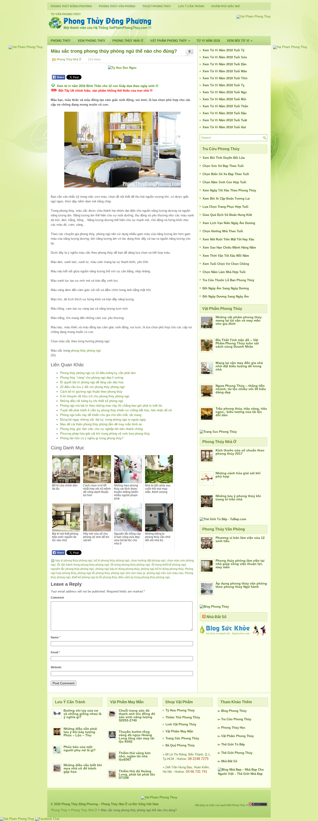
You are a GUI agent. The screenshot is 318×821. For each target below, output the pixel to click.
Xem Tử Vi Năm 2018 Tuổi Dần (225, 64)
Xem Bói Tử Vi (239, 40)
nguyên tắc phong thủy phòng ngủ (72, 569)
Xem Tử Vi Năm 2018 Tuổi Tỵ (223, 85)
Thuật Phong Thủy (156, 6)
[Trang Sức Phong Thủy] (218, 431)
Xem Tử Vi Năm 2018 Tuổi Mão (225, 71)
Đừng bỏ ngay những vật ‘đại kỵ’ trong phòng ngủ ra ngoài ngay (103, 419)
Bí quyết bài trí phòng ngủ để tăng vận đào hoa (91, 382)
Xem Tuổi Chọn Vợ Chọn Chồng (226, 264)
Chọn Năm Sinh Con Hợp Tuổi (224, 182)
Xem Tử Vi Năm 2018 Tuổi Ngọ (225, 92)
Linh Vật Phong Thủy (181, 724)
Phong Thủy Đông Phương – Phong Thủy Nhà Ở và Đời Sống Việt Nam (110, 804)
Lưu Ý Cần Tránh (191, 6)
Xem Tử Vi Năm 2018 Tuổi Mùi (224, 99)
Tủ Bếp (240, 744)
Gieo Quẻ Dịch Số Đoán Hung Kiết (227, 215)
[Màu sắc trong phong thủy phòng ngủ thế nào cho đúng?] (122, 149)
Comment (57, 597)
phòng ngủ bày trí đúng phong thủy (117, 569)
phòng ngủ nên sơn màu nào (165, 573)
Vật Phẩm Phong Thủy (170, 40)
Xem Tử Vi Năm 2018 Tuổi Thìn (225, 78)
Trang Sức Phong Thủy (182, 738)
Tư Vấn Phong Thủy (66, 14)
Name (56, 637)
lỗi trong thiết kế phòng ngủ (169, 564)
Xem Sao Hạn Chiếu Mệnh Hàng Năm (229, 247)
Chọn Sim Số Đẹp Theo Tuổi (223, 166)
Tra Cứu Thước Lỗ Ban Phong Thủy (228, 280)
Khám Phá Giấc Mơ (225, 6)
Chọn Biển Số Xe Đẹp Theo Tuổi (226, 174)
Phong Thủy (61, 40)
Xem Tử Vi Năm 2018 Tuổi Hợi (224, 127)
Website (56, 667)
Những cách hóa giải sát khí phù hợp (238, 474)
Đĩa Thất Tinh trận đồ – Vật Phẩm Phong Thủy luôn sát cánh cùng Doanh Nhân (237, 343)
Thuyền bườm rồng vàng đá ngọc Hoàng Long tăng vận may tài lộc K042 (136, 736)
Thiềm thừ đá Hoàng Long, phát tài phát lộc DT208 (137, 774)
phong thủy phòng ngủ (86, 350)
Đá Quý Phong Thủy (180, 745)
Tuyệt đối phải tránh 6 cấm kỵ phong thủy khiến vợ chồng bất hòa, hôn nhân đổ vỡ (116, 410)
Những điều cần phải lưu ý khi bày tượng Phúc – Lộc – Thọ (80, 732)
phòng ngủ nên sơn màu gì (128, 573)
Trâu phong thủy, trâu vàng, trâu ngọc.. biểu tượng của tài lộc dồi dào (241, 412)
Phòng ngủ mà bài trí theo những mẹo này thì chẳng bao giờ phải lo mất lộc (111, 405)
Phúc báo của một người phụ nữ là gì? (80, 748)
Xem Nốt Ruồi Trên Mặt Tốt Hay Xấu (228, 239)
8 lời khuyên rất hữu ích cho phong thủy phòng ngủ (94, 396)
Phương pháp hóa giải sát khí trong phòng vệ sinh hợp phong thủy (105, 433)
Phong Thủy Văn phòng (117, 6)
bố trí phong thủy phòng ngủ (111, 560)
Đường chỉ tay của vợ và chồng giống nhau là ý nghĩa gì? (82, 714)
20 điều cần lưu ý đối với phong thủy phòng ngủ (92, 387)
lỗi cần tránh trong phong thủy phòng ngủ (83, 564)
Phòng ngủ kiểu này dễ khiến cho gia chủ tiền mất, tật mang (100, 415)
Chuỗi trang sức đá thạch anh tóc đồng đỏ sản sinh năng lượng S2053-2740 (137, 715)
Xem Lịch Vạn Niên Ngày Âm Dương (229, 223)
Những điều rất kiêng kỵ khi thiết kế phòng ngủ (91, 401)
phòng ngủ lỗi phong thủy (94, 573)
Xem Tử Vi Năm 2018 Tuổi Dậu (225, 113)
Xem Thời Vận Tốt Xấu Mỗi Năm (226, 255)
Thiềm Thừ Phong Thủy (183, 717)
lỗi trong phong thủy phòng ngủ (130, 564)
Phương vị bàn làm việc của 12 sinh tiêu (240, 539)
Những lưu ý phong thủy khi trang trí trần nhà (238, 497)
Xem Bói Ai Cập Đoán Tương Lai (226, 198)
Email (55, 652)
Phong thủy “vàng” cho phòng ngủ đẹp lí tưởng (91, 377)
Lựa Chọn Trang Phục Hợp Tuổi (225, 206)
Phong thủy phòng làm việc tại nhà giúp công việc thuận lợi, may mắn (240, 564)
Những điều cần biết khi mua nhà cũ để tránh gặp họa (83, 768)
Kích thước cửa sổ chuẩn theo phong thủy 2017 (240, 451)
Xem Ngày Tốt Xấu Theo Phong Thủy (229, 190)
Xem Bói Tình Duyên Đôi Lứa (224, 157)
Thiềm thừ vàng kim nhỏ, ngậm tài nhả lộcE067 (134, 756)
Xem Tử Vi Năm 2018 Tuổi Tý (223, 50)
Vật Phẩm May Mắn (179, 731)
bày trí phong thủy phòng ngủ (73, 560)
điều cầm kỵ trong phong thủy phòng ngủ (144, 577)
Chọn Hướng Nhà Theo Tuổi (223, 231)
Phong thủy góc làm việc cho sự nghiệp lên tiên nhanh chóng (101, 429)
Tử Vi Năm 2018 (208, 40)
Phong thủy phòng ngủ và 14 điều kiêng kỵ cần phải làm (98, 373)
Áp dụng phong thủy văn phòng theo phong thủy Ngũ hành (241, 585)
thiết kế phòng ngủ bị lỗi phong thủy (94, 577)
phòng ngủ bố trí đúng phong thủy (162, 569)
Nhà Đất (226, 761)
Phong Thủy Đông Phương (71, 6)
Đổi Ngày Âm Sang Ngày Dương (226, 288)
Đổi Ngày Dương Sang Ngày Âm (226, 296)
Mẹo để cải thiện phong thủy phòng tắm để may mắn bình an (101, 424)
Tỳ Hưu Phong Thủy (180, 710)
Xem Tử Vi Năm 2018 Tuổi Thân (225, 106)
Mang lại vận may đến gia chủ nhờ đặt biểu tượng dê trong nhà (239, 366)
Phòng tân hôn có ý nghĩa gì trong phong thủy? (91, 438)
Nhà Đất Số (216, 617)
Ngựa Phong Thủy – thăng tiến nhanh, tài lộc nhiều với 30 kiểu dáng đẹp (241, 389)
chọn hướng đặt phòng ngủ (148, 560)
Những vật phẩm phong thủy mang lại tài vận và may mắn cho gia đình (239, 320)
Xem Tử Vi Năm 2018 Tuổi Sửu (225, 57)
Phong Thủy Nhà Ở (127, 40)
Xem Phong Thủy (91, 40)
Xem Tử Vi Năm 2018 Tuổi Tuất (225, 120)
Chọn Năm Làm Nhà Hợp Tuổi (224, 272)
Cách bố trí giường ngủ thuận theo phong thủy (91, 391)
